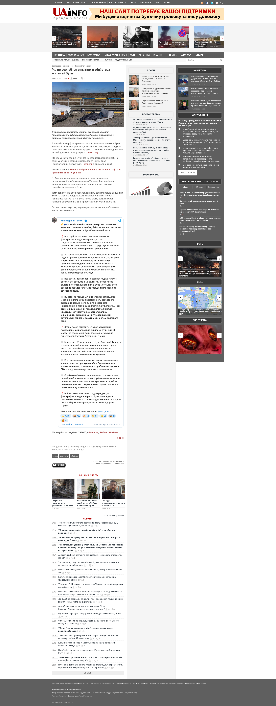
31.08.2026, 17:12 (140, 134)
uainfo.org (78, 693)
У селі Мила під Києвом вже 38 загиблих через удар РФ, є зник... (66, 44)
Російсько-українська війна (66, 60)
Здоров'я (186, 55)
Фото (157, 2)
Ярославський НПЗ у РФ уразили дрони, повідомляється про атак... (207, 44)
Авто (131, 683)
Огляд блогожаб (97, 2)
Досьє (133, 2)
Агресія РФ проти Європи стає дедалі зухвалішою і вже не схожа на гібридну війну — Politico (205, 78)
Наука (113, 683)
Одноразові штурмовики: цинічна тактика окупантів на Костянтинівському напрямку (156, 90)
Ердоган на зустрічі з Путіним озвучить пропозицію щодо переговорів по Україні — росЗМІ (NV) (152, 160)
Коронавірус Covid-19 (91, 60)
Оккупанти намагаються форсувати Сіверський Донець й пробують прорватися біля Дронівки (62, 507)
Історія (119, 683)
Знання (157, 55)
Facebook (93, 432)
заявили (88, 164)
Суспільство (76, 55)
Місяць (199, 187)
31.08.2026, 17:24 (140, 124)
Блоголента (181, 683)
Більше (87, 673)
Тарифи (108, 60)
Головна (57, 2)
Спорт (199, 55)
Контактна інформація (67, 696)
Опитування (200, 115)
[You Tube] (216, 3)
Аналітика (200, 70)
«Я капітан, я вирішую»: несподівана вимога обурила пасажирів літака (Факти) (152, 120)
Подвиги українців (123, 60)
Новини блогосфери (82, 66)
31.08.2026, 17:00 (140, 145)
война (55, 456)
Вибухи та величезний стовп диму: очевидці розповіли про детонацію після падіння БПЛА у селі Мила (200, 273)
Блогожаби (146, 2)
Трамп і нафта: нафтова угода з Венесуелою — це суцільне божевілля (155, 78)
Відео (166, 2)
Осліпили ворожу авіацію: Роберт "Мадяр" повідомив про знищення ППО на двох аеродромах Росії (198, 229)
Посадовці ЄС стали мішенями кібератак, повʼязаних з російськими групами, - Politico (204, 90)
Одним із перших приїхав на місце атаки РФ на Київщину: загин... (136, 44)
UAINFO (120, 438)
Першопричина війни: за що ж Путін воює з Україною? (155, 102)
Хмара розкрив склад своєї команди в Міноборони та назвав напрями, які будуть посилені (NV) (152, 140)
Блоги (151, 70)
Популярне (211, 181)
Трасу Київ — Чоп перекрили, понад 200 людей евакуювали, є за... (172, 44)
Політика (59, 55)
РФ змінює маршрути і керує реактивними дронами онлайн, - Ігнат (89, 613)
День (185, 187)
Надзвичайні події (115, 55)
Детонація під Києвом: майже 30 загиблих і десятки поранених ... (101, 44)
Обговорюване (191, 181)
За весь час (213, 187)
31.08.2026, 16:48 (140, 155)
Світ (132, 55)
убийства (74, 456)
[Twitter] (211, 3)
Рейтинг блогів (191, 683)
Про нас (55, 696)
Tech (171, 55)
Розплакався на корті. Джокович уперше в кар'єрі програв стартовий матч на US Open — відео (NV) (151, 150)
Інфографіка (151, 174)
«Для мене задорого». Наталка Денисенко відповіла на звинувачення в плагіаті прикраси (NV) (152, 129)
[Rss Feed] (201, 3)
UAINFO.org (92, 152)
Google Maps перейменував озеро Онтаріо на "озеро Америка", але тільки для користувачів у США (200, 312)
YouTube (113, 432)
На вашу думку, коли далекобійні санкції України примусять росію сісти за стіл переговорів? (199, 123)
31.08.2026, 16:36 (140, 165)
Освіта (125, 683)
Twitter (104, 432)
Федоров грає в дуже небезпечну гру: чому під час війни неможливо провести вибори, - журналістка (206, 103)
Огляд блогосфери (75, 2)
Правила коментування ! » (113, 516)
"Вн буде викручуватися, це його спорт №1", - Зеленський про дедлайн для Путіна (113, 505)
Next (223, 38)
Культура (144, 55)
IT (135, 683)
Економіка (93, 55)
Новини (87, 518)
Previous (53, 38)
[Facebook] (206, 3)
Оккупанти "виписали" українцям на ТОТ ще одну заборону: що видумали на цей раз (87, 504)
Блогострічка (115, 2)
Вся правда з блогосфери (62, 66)
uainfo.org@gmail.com (84, 696)
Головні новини (64, 683)
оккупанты (64, 456)
